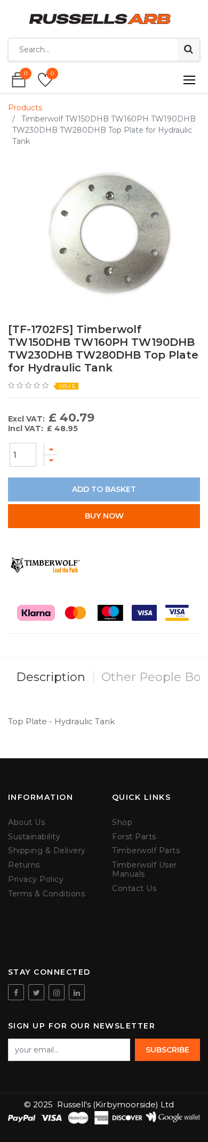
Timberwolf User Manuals (144, 870)
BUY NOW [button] (104, 516)
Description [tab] (50, 677)
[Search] (188, 49)
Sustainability (34, 836)
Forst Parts (134, 836)
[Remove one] (50, 460)
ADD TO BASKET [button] (104, 489)
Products (25, 107)
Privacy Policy (35, 879)
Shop (122, 822)
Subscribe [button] (167, 1050)
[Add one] (50, 449)
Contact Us (134, 888)
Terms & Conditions (46, 893)
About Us (26, 822)
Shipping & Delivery (47, 850)
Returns (24, 865)
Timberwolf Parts (146, 850)
